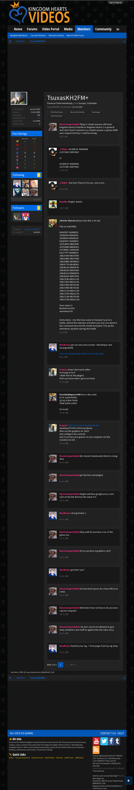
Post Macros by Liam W (106, 759)
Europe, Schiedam (32, 229)
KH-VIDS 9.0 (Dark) (21, 733)
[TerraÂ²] (17, 216)
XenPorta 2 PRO (17, 672)
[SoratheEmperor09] (25, 183)
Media (68, 29)
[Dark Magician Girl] (25, 192)
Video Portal (50, 29)
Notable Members (19, 35)
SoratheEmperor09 (69, 394)
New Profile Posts (75, 35)
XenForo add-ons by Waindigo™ (105, 776)
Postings (96, 112)
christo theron (67, 220)
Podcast (59, 757)
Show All (36, 199)
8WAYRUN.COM (48, 672)
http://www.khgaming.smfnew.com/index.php (81, 353)
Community (103, 29)
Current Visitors (38, 35)
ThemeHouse (98, 771)
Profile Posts (57, 112)
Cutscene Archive (22, 757)
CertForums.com (100, 788)
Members (83, 29)
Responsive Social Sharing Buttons (107, 786)
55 (39, 118)
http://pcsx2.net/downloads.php (83, 425)
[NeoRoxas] (17, 183)
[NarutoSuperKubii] (34, 192)
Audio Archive (37, 757)
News (11, 757)
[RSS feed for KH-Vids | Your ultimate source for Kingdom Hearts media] (96, 749)
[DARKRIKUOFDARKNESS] (17, 192)
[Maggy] (34, 183)
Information (56, 116)
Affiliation (79, 757)
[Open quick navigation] (125, 41)
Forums (32, 29)
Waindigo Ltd (98, 778)
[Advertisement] (67, 69)
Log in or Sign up (115, 2)
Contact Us (108, 733)
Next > (73, 664)
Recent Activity (77, 112)
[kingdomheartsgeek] (25, 216)
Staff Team (69, 757)
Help (120, 733)
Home (18, 29)
